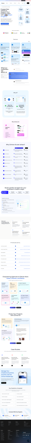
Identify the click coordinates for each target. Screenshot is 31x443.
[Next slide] (27, 105)
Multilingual (2, 434)
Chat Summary (2, 433)
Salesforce (17, 435)
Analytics (2, 431)
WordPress (9, 434)
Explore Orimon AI (13, 307)
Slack (8, 437)
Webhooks (17, 432)
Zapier (16, 431)
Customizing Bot (2, 437)
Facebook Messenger (10, 431)
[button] (21, 70)
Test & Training (2, 435)
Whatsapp (9, 432)
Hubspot (17, 434)
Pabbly (8, 436)
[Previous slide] (4, 105)
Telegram (9, 433)
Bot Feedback (2, 436)
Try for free (28, 3)
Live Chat (2, 432)
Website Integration (10, 435)
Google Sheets (17, 436)
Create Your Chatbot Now (4, 23)
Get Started (27, 437)
